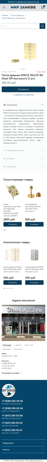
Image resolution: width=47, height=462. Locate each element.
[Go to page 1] (4, 288)
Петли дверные (17, 15)
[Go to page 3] (7, 288)
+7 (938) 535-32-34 (12, 408)
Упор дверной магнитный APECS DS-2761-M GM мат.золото (32, 207)
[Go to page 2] (5, 288)
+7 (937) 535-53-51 (12, 430)
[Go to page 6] (12, 288)
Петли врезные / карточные (13, 18)
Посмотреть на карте (10, 373)
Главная (5, 15)
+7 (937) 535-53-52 (12, 422)
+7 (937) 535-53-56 (12, 415)
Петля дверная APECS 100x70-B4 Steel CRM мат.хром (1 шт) (34, 269)
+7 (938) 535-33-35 (12, 401)
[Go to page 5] (10, 288)
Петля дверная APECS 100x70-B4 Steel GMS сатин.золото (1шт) (12, 269)
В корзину (12, 224)
